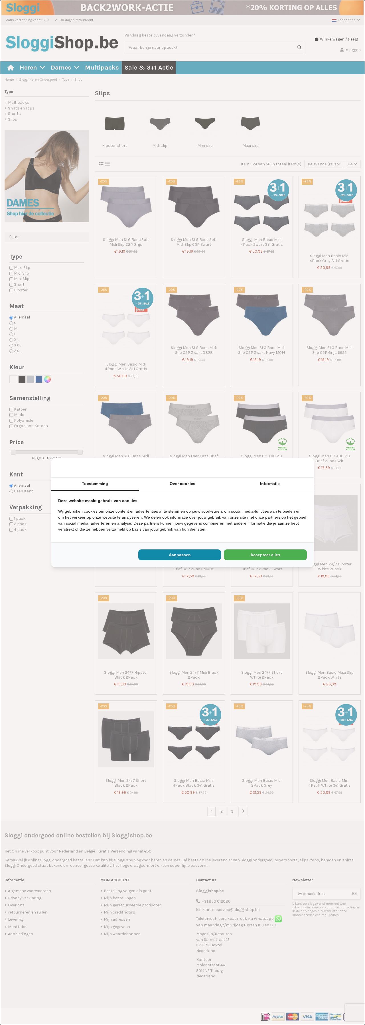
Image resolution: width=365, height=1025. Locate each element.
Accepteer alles (265, 555)
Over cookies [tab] (182, 483)
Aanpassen (180, 555)
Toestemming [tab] (95, 483)
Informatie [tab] (270, 483)
